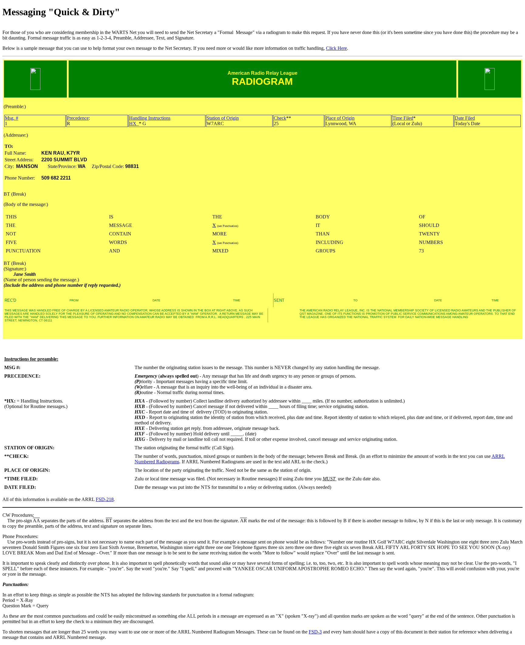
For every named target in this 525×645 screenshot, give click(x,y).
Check (280, 118)
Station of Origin (223, 118)
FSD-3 (315, 631)
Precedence (78, 118)
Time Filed (403, 118)
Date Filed (465, 118)
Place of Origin (340, 118)
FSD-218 (105, 499)
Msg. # (11, 118)
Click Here (336, 48)
